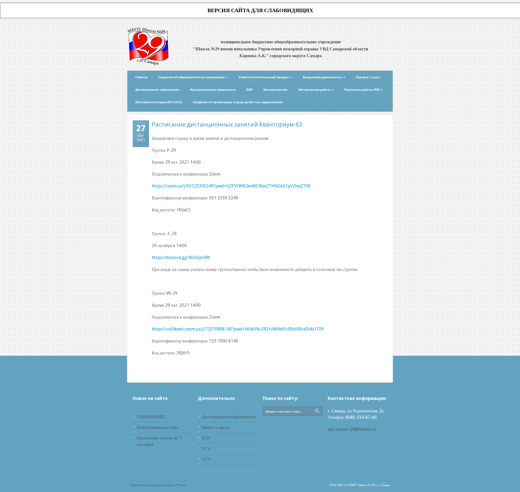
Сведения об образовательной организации (193, 77)
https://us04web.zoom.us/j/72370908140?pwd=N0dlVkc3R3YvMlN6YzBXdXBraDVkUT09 (238, 329)
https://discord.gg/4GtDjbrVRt (181, 257)
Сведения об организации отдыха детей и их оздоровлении (238, 102)
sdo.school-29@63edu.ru (352, 429)
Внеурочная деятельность (324, 77)
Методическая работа (315, 89)
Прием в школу (216, 427)
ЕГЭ (206, 448)
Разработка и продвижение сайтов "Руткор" (158, 485)
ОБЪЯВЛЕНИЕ (151, 416)
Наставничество (276, 89)
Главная (141, 77)
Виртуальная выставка (158, 427)
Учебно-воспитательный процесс (265, 77)
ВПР (249, 89)
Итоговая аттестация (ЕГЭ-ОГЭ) (158, 102)
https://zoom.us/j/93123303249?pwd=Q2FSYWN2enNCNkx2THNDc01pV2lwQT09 (231, 186)
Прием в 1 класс (368, 77)
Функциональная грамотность (213, 89)
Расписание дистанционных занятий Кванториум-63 (227, 124)
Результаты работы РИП (363, 89)
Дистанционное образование (157, 89)
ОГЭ (206, 459)
